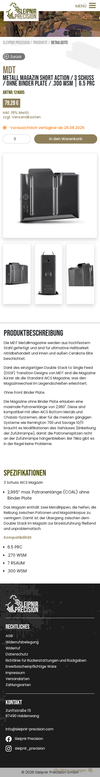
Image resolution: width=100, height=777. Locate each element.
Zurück (15, 56)
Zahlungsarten (18, 684)
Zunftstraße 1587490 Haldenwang (22, 713)
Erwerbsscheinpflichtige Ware (31, 666)
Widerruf (13, 648)
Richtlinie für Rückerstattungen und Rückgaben (46, 660)
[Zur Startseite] (21, 10)
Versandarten (18, 678)
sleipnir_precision (30, 748)
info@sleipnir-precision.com (29, 729)
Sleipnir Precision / (17, 42)
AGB (9, 635)
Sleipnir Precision (29, 738)
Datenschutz (17, 654)
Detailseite (59, 42)
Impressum (15, 672)
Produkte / (41, 42)
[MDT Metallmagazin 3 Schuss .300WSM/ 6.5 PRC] (50, 195)
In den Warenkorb (65, 139)
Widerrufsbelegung (22, 642)
